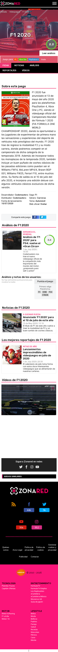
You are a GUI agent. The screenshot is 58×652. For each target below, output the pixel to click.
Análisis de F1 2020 (15, 225)
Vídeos (26, 70)
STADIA (45, 295)
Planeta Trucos (8, 585)
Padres (34, 621)
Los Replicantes (37, 591)
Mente (33, 640)
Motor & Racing (8, 613)
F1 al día (5, 616)
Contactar (35, 557)
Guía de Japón (37, 601)
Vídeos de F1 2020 (15, 380)
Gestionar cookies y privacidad (52, 547)
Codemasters (21, 195)
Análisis (34, 65)
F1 (36, 195)
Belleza (34, 619)
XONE (45, 292)
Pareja (33, 624)
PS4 (50, 292)
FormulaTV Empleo (39, 588)
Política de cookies (40, 548)
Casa (33, 637)
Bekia (33, 613)
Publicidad (23, 557)
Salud (33, 627)
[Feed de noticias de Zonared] (13, 507)
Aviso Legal (17, 550)
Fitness (34, 635)
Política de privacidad (29, 548)
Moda (33, 616)
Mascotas (35, 632)
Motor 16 (6, 619)
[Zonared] (10, 3)
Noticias (19, 65)
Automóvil (40, 201)
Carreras (41, 198)
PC (39, 292)
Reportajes (9, 70)
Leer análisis (48, 53)
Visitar (43, 204)
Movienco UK (36, 599)
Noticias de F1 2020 (16, 307)
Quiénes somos (5, 548)
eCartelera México (38, 596)
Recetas (34, 629)
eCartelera (35, 593)
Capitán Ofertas (8, 588)
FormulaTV (35, 585)
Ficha (6, 65)
